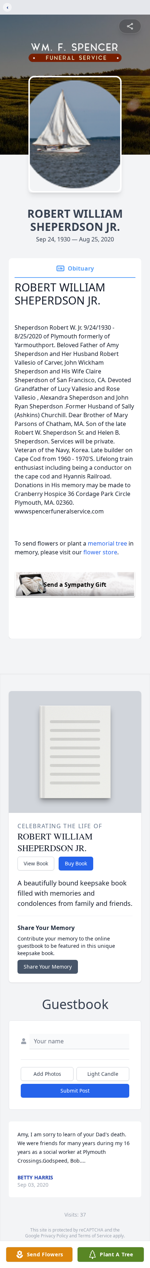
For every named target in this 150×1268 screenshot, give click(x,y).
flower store (100, 552)
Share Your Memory (48, 966)
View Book (36, 863)
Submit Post (75, 1090)
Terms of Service (95, 1236)
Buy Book (76, 863)
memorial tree (107, 543)
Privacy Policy (54, 1236)
